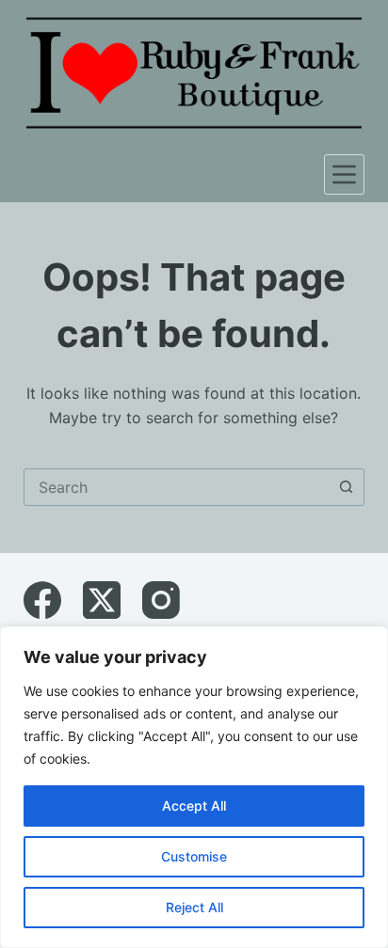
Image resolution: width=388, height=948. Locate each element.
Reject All (194, 907)
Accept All (194, 806)
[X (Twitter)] (102, 600)
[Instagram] (161, 600)
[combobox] (176, 487)
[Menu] (344, 174)
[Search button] (346, 487)
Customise (194, 856)
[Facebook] (42, 600)
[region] (194, 787)
